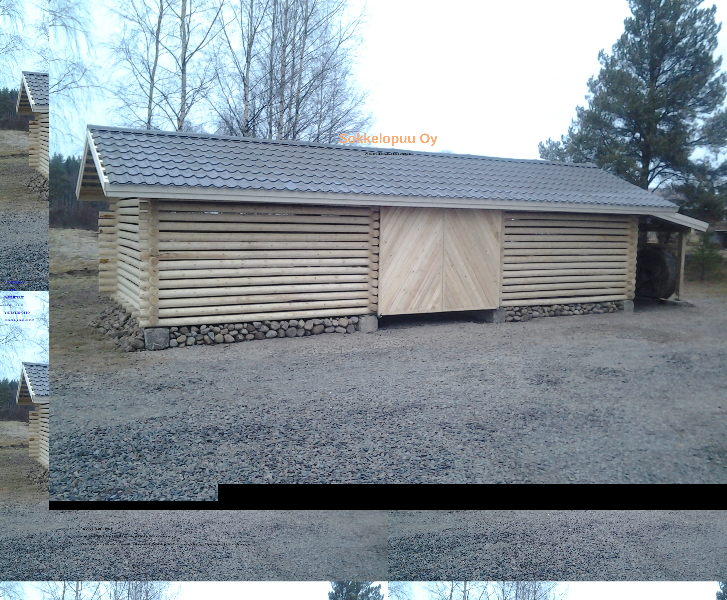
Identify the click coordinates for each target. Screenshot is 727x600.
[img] (388, 255)
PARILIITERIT (14, 297)
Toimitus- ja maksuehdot (19, 320)
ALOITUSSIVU (14, 282)
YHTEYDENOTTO (17, 312)
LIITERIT (10, 290)
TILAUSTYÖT (14, 305)
